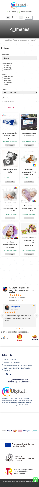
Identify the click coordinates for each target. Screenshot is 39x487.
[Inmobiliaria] (2, 82)
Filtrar (10, 108)
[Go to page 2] (19, 328)
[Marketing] (2, 68)
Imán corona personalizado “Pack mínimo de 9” (10, 208)
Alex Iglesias (15, 307)
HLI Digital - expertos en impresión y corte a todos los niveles (21, 290)
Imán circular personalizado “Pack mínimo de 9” (10, 244)
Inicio (5, 40)
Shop (10, 40)
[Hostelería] (2, 80)
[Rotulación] (2, 70)
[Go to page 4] (22, 328)
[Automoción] (2, 77)
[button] (8, 17)
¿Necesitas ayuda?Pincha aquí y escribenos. (19, 381)
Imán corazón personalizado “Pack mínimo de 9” (29, 208)
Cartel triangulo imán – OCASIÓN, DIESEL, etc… (10, 135)
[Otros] (2, 84)
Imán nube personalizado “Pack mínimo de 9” (29, 172)
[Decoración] (2, 66)
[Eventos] (2, 78)
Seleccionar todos (8, 101)
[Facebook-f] (3, 374)
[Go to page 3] (21, 328)
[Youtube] (10, 374)
